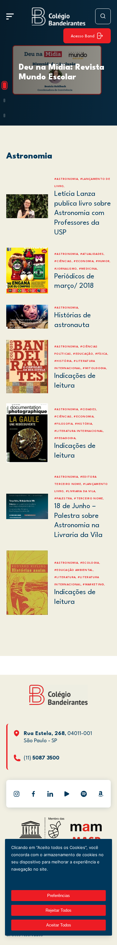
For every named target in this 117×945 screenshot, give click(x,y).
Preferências (58, 895)
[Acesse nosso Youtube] (67, 793)
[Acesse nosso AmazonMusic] (100, 793)
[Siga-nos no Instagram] (16, 793)
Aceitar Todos (58, 925)
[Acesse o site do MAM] (86, 830)
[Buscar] (102, 16)
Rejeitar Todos (58, 910)
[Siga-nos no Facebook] (33, 793)
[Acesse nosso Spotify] (83, 793)
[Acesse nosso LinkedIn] (50, 793)
